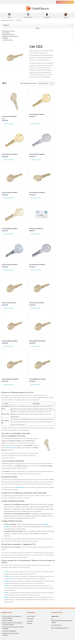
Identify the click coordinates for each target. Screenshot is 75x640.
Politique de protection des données (10, 634)
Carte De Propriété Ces (36, 228)
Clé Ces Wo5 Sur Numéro (37, 154)
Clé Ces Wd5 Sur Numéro (9, 228)
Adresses (30, 621)
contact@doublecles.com (61, 628)
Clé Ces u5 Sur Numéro (9, 303)
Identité (29, 623)
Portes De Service (7, 40)
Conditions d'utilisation (9, 631)
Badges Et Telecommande (10, 36)
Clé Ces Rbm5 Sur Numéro (10, 379)
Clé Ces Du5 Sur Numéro (36, 303)
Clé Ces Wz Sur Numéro (9, 116)
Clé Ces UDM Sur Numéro (10, 341)
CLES (37, 28)
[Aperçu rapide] (14, 114)
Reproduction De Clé (8, 31)
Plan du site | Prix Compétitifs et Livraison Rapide (11, 617)
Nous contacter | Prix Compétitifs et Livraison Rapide (12, 623)
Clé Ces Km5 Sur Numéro (9, 154)
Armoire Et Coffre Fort (8, 34)
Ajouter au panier (8, 123)
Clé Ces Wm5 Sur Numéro (37, 264)
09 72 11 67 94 (57, 625)
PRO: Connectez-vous (64, 2)
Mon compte (31, 616)
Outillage (5, 38)
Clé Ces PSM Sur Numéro (9, 192)
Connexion (30, 618)
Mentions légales (7, 620)
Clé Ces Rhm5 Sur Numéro (37, 341)
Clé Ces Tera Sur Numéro (9, 264)
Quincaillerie (6, 33)
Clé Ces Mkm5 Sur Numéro (37, 379)
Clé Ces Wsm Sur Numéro (37, 192)
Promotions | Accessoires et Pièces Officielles (12, 628)
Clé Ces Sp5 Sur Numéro (36, 114)
